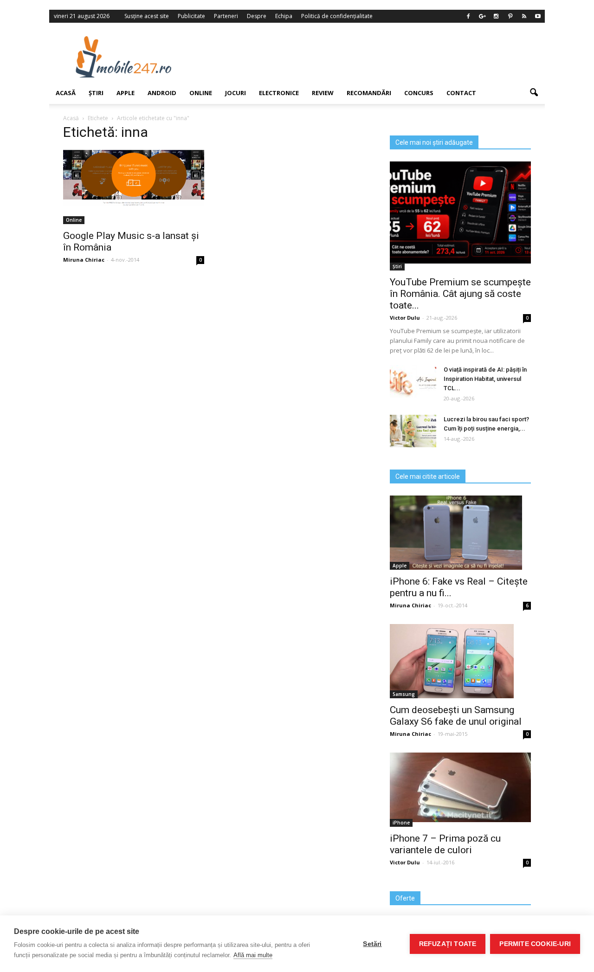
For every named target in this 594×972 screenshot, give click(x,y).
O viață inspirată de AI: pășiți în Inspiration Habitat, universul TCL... (485, 379)
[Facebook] (468, 16)
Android (162, 93)
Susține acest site (146, 16)
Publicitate (191, 16)
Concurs (418, 93)
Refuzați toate (448, 943)
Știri (96, 93)
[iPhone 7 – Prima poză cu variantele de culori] (460, 787)
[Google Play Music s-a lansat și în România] (133, 178)
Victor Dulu (405, 317)
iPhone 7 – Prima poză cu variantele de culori (445, 844)
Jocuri (235, 93)
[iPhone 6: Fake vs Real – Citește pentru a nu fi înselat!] (460, 533)
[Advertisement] (373, 56)
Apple (125, 93)
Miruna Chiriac (410, 605)
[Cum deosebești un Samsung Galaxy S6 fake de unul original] (460, 661)
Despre (256, 16)
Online (200, 93)
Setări (372, 943)
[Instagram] (496, 16)
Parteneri (226, 16)
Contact (461, 93)
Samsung (404, 694)
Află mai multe (252, 955)
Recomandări (369, 93)
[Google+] (482, 16)
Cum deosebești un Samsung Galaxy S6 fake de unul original (456, 715)
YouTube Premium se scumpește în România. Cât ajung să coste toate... (460, 294)
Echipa (283, 16)
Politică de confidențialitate (337, 16)
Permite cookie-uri (535, 943)
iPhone (401, 822)
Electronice (279, 93)
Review (323, 93)
